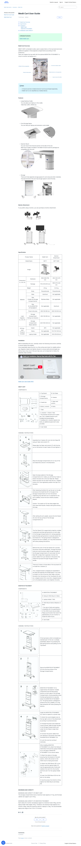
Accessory (15, 7)
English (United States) (70, 2)
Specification (23, 24)
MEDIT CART (24, 27)
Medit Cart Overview (25, 22)
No (43, 819)
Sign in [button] (61, 2)
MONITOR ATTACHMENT (26, 28)
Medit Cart (20, 7)
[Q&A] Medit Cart (8, 17)
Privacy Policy (43, 843)
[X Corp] (20, 812)
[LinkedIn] (22, 812)
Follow (59, 17)
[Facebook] (18, 812)
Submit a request (54, 2)
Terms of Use (34, 843)
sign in (22, 838)
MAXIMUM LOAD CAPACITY (26, 30)
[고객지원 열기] (3, 843)
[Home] (6, 2)
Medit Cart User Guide (9, 14)
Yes (37, 819)
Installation (22, 25)
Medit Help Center (7, 7)
